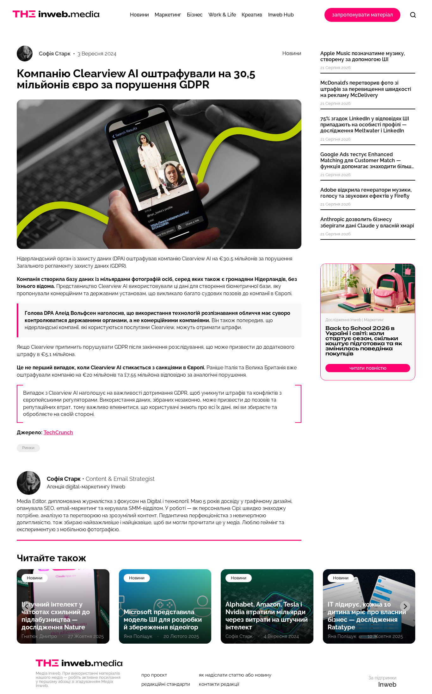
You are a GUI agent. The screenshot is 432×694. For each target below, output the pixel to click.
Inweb (387, 684)
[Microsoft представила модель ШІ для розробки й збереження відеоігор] (165, 606)
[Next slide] (405, 606)
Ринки (28, 447)
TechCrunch (58, 433)
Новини (291, 53)
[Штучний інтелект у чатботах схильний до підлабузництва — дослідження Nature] (63, 606)
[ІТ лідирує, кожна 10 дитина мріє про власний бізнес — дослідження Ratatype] (369, 606)
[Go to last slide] (27, 606)
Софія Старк (64, 478)
